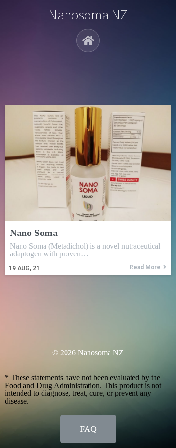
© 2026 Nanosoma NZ (88, 353)
